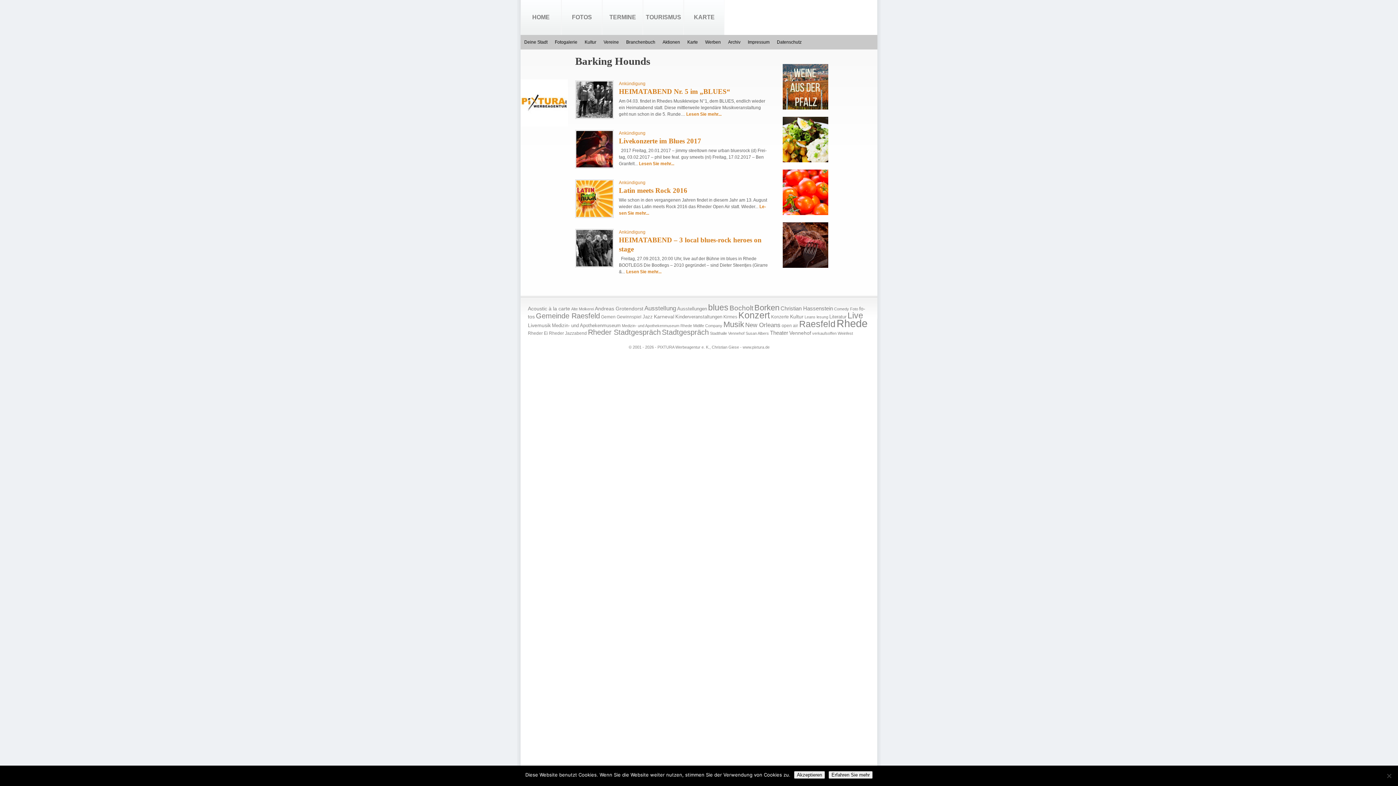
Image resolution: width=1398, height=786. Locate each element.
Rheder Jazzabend (568, 333)
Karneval (664, 316)
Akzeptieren (809, 775)
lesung (822, 317)
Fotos (582, 17)
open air (790, 325)
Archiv (734, 42)
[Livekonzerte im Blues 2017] (594, 166)
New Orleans (763, 325)
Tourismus (663, 17)
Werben (713, 42)
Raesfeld (817, 324)
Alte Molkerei (582, 309)
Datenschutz (789, 42)
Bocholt (741, 308)
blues (718, 307)
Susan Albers (757, 333)
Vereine (611, 42)
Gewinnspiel (629, 316)
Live (855, 315)
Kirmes (730, 316)
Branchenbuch (640, 42)
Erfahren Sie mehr (851, 775)
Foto (854, 309)
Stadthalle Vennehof (727, 333)
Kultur (590, 42)
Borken (766, 307)
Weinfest (845, 333)
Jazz (648, 316)
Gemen (608, 316)
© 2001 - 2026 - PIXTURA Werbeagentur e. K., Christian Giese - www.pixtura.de (699, 347)
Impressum (759, 42)
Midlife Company (707, 325)
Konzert (754, 315)
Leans (810, 317)
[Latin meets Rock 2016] (594, 215)
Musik (733, 324)
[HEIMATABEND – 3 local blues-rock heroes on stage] (594, 265)
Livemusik (539, 325)
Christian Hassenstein (807, 308)
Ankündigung (632, 83)
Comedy (841, 309)
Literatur (837, 316)
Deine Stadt (536, 42)
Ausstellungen (692, 308)
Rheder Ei (538, 333)
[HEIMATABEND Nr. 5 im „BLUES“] (594, 116)
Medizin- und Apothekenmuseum (586, 325)
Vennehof (800, 333)
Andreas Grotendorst (619, 308)
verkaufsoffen (824, 333)
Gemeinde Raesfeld (568, 316)
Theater (779, 333)
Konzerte (780, 316)
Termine (622, 17)
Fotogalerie (566, 42)
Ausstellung (660, 308)
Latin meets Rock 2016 (653, 190)
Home (541, 17)
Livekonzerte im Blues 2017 (660, 141)
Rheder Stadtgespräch (624, 332)
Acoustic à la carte (549, 308)
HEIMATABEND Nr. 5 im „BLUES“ (674, 91)
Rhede (852, 323)
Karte (704, 17)
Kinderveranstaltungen (698, 316)
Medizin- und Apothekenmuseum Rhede (657, 325)
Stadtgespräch (685, 332)
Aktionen (671, 42)
